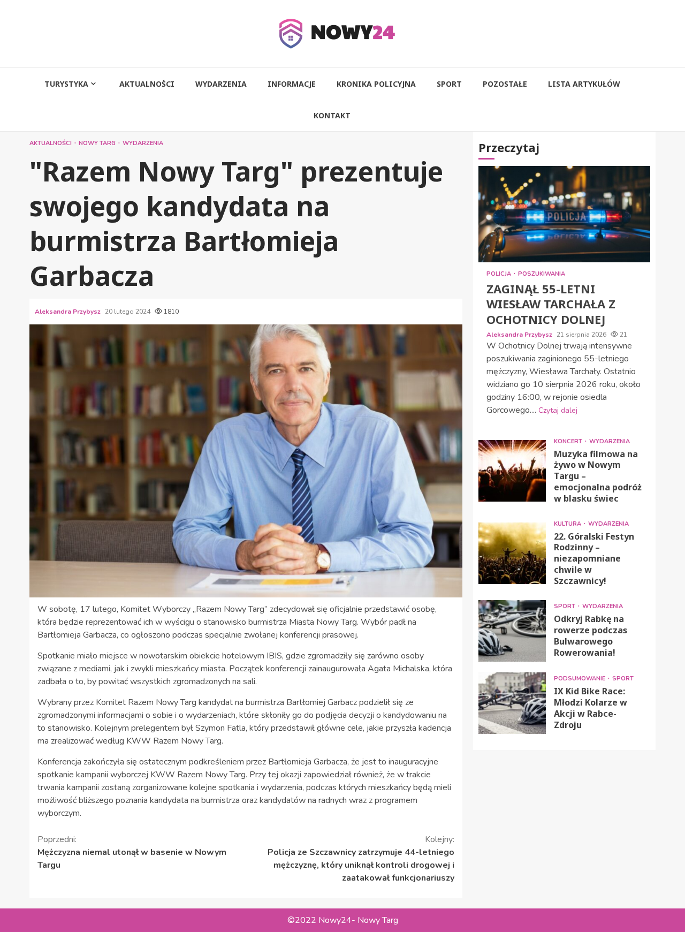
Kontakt (332, 115)
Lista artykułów (584, 84)
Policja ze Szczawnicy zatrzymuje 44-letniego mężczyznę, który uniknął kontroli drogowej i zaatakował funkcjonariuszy (361, 859)
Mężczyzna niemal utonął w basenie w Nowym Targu (131, 852)
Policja (499, 274)
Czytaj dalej (557, 410)
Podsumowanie (580, 678)
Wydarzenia (221, 84)
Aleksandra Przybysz (68, 311)
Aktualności (146, 84)
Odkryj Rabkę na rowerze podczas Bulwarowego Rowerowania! (512, 630)
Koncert (569, 441)
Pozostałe (505, 84)
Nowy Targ (98, 143)
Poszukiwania (541, 274)
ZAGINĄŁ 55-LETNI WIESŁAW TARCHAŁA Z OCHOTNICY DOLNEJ (564, 214)
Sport (449, 84)
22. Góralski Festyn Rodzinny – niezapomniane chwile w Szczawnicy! (512, 553)
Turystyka (66, 84)
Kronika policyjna (376, 84)
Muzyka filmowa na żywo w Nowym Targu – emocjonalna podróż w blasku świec (512, 471)
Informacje (292, 84)
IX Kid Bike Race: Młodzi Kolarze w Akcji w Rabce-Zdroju (512, 702)
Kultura (568, 523)
